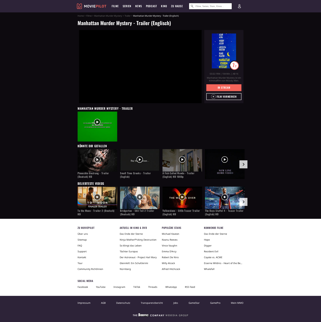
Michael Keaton (170, 233)
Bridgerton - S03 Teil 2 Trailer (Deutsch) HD (137, 212)
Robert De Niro (170, 257)
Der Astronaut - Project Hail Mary (138, 257)
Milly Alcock (168, 263)
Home (81, 15)
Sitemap (82, 239)
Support (82, 251)
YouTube (100, 286)
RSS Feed (190, 286)
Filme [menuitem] (115, 6)
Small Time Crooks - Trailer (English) (135, 174)
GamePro (215, 302)
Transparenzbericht (152, 302)
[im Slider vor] (243, 164)
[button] (223, 96)
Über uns (83, 233)
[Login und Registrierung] (239, 6)
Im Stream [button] (224, 87)
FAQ (80, 245)
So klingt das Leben (131, 245)
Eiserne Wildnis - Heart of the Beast (223, 263)
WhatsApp (171, 286)
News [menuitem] (138, 6)
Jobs (175, 302)
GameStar (194, 302)
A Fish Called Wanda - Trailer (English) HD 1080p (178, 174)
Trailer (128, 15)
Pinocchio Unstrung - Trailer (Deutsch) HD (93, 174)
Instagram (119, 286)
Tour (80, 263)
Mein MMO (237, 302)
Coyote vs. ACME (213, 257)
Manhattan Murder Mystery (108, 15)
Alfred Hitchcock (171, 269)
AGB (103, 302)
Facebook (83, 286)
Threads (152, 286)
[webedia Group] (160, 315)
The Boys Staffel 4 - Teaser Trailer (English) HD (224, 212)
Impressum (84, 302)
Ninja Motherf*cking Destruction (138, 239)
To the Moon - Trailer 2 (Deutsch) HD (96, 212)
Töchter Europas (129, 251)
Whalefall (209, 269)
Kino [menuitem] (164, 6)
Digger (208, 245)
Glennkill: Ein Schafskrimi (134, 263)
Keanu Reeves (170, 239)
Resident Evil (211, 251)
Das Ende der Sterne (131, 233)
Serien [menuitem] (127, 6)
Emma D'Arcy (169, 251)
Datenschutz (123, 302)
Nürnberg (125, 269)
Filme (89, 15)
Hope (207, 239)
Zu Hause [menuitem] (177, 6)
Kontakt (82, 257)
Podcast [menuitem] (151, 6)
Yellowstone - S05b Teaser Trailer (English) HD (181, 212)
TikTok (136, 286)
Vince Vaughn (169, 245)
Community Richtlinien (90, 269)
